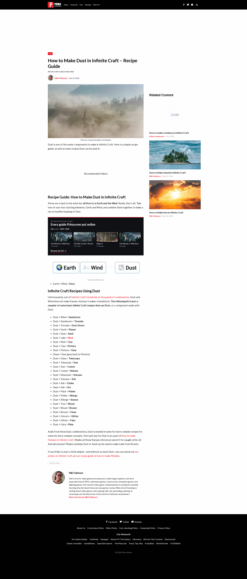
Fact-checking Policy (128, 528)
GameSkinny (89, 543)
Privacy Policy (164, 528)
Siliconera (137, 539)
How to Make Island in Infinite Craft (167, 172)
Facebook (112, 522)
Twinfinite (93, 539)
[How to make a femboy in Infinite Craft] (175, 115)
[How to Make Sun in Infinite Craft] (175, 195)
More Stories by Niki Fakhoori (83, 497)
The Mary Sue (120, 543)
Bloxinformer (162, 543)
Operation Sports (104, 543)
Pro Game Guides (79, 539)
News (66, 5)
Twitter (125, 522)
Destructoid (170, 539)
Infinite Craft (55, 463)
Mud (70, 337)
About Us (97, 3)
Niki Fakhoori (61, 78)
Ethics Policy (111, 528)
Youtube (138, 522)
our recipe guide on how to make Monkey (97, 455)
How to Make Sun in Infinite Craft (166, 212)
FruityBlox (149, 543)
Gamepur (104, 539)
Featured (73, 5)
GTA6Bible (175, 543)
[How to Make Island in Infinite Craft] (175, 155)
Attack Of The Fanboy (121, 539)
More (98, 6)
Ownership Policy (148, 528)
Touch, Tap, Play (136, 543)
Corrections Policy (95, 528)
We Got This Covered (152, 539)
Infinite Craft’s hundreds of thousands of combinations (100, 297)
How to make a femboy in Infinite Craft (169, 133)
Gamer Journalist (74, 543)
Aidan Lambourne (156, 136)
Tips (81, 5)
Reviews (88, 5)
